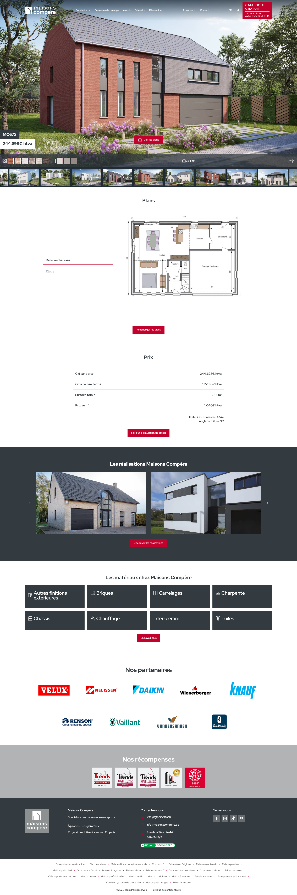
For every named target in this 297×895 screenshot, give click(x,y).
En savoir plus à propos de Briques (117, 596)
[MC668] (7, 84)
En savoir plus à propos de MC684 (242, 177)
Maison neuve (88, 876)
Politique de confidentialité (166, 889)
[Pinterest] (241, 818)
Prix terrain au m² (155, 870)
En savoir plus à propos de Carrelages (180, 596)
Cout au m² (158, 864)
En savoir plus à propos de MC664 (86, 177)
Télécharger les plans (148, 329)
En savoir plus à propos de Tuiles (242, 620)
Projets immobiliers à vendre (85, 832)
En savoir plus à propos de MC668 (117, 177)
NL (238, 10)
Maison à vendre (181, 876)
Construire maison (210, 870)
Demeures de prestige (107, 10)
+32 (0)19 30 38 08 (159, 817)
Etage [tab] (50, 271)
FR (230, 10)
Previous (5, 177)
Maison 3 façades (111, 870)
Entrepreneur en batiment (231, 876)
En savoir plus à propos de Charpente (242, 596)
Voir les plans (151, 139)
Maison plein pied (62, 870)
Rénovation (155, 10)
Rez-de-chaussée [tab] (58, 260)
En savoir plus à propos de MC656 (24, 177)
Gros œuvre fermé (87, 870)
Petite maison (133, 870)
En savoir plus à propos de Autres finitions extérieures (55, 596)
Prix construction (182, 882)
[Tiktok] (233, 818)
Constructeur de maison (182, 870)
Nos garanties (90, 826)
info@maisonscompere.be (163, 824)
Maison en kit (136, 876)
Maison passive (230, 864)
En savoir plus (149, 638)
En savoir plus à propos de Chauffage (117, 620)
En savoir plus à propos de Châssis (55, 620)
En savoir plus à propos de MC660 (55, 177)
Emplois (110, 832)
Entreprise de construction (70, 864)
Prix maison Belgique (180, 864)
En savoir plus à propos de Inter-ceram (180, 620)
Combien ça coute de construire (123, 882)
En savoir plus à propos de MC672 (148, 177)
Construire (81, 10)
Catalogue (257, 10)
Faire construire (233, 870)
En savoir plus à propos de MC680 (211, 177)
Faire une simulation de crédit (148, 432)
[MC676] (290, 84)
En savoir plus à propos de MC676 (179, 177)
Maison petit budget (157, 882)
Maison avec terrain (206, 864)
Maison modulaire (157, 876)
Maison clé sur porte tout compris (129, 864)
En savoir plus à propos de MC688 (273, 177)
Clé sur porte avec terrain (62, 876)
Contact (204, 10)
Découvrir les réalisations (148, 543)
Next (292, 177)
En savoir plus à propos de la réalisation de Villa (206, 503)
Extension (140, 10)
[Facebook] (216, 818)
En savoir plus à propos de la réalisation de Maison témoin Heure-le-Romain (91, 503)
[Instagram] (225, 818)
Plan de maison (98, 864)
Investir (127, 10)
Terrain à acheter (203, 876)
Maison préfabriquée (112, 876)
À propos (188, 10)
